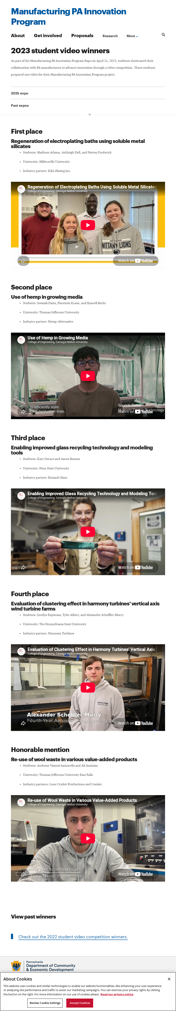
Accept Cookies (80, 1003)
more (131, 35)
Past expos (20, 105)
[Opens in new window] (88, 966)
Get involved (48, 35)
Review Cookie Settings (45, 1003)
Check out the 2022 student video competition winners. (73, 936)
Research (110, 35)
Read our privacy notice (117, 994)
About (18, 35)
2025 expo (19, 93)
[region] (88, 991)
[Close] (169, 979)
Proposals (82, 35)
